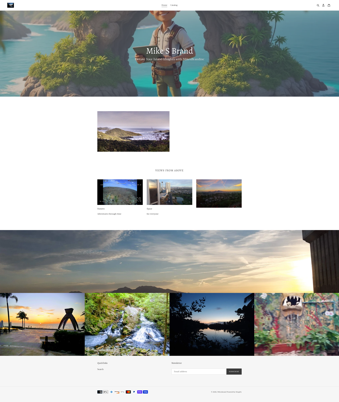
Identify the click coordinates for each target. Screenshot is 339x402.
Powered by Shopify (234, 392)
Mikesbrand (221, 392)
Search (100, 369)
